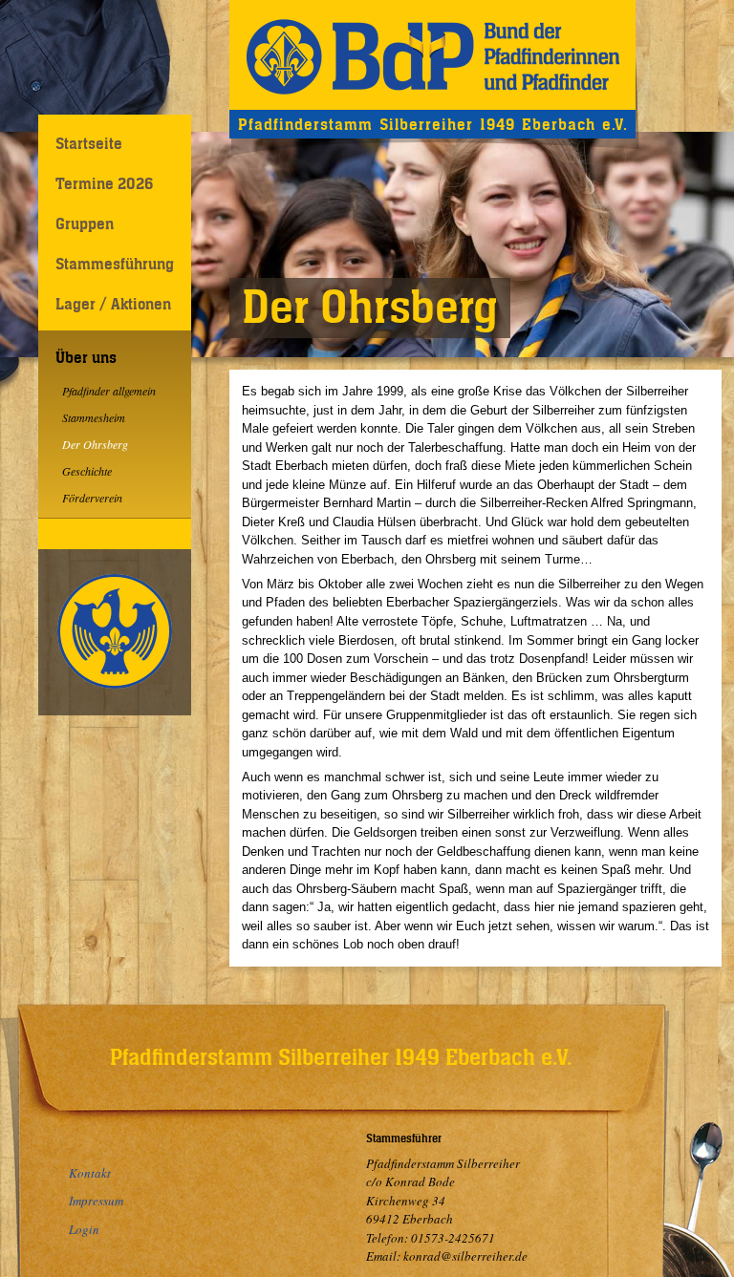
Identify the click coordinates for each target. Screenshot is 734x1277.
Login (84, 1229)
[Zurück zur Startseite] (432, 55)
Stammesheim (93, 417)
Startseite (88, 143)
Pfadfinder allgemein (109, 390)
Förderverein (92, 497)
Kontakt (90, 1172)
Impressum (96, 1200)
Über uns (86, 357)
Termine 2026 (104, 183)
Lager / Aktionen (113, 303)
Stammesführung (114, 263)
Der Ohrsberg (95, 444)
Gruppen (84, 223)
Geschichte (87, 471)
